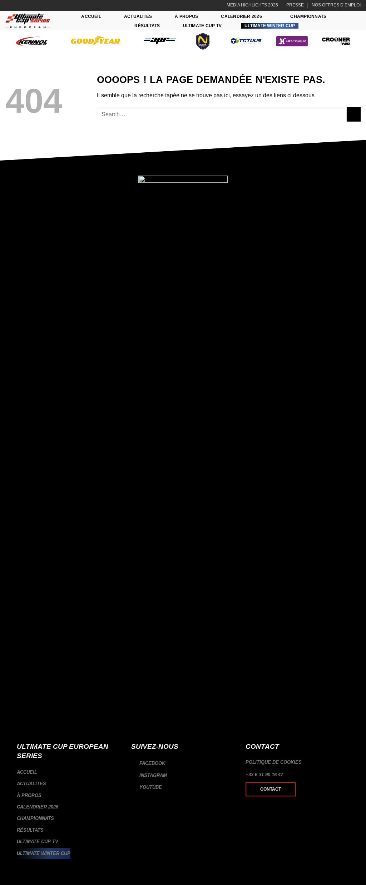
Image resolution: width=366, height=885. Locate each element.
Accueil (91, 16)
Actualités (138, 16)
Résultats (147, 25)
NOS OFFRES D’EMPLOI (336, 5)
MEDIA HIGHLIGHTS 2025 (252, 5)
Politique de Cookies (274, 762)
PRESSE (295, 5)
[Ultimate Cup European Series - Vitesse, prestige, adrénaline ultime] (27, 20)
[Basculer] (117, 807)
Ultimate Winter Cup (269, 25)
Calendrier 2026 (241, 16)
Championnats (308, 16)
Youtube (150, 787)
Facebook (151, 763)
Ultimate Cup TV (202, 25)
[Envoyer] (354, 114)
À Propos (186, 16)
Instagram (152, 775)
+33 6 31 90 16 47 (264, 774)
